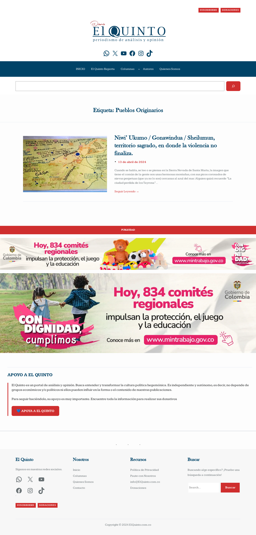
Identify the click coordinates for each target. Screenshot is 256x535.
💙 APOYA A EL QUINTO (35, 411)
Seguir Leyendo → (127, 191)
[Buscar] (233, 86)
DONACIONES (230, 10)
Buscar (230, 487)
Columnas (127, 69)
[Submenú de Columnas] (139, 69)
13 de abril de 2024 (132, 162)
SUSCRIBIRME (208, 10)
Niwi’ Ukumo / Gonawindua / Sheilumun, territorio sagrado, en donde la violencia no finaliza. (166, 146)
